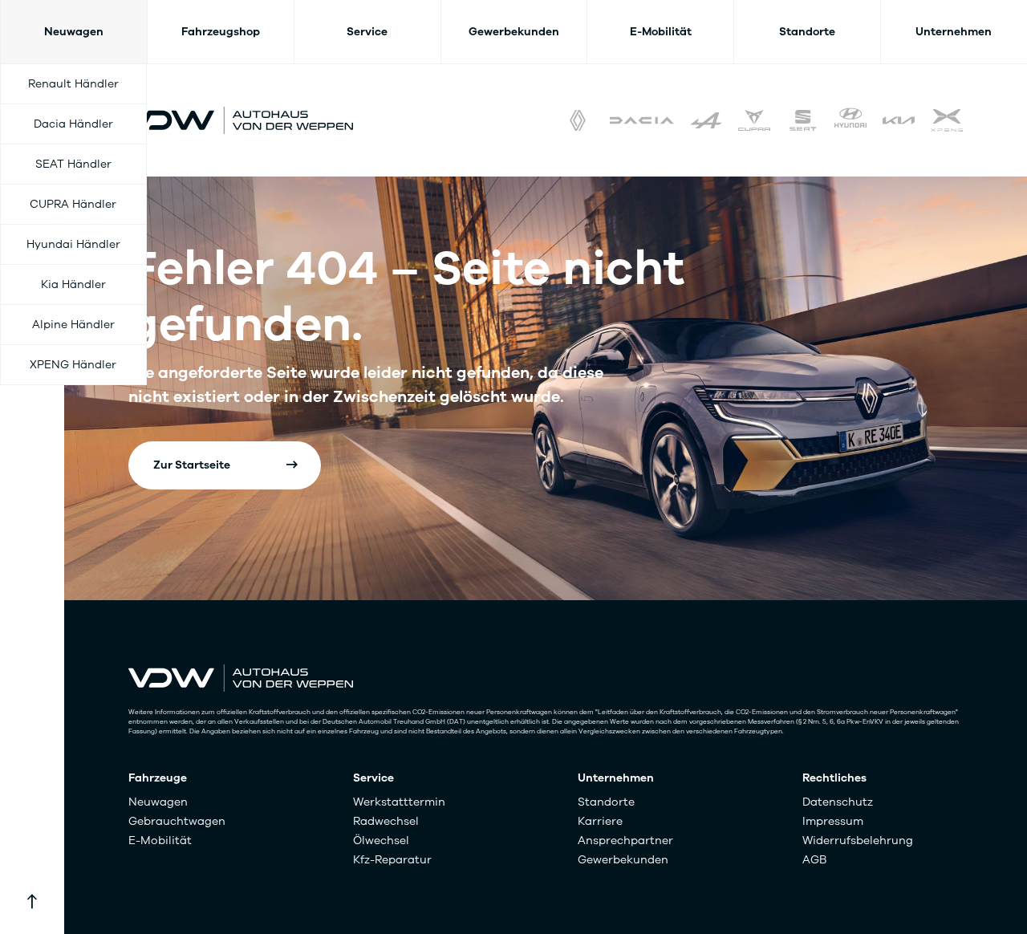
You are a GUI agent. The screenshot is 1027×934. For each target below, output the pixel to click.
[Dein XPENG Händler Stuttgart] (947, 120)
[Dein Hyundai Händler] (850, 120)
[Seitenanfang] (32, 902)
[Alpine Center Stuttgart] (706, 120)
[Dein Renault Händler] (578, 120)
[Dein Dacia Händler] (642, 120)
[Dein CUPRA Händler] (754, 120)
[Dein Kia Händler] (899, 120)
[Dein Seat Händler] (802, 120)
